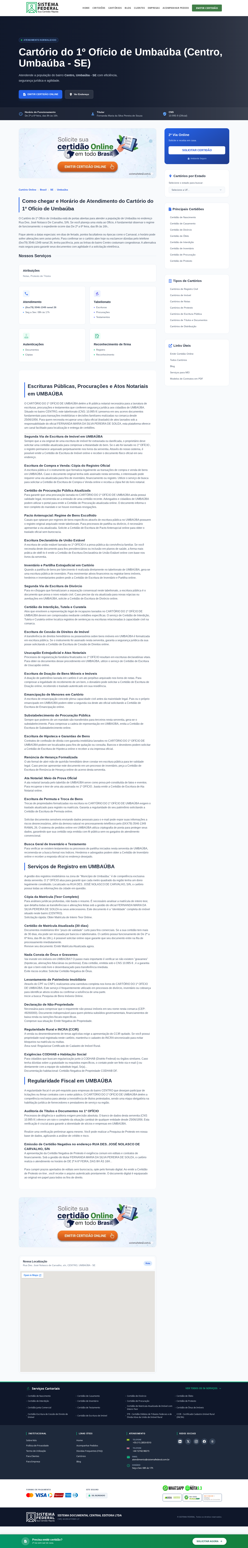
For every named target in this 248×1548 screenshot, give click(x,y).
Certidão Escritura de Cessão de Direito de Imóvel (48, 1416)
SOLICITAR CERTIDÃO (197, 150)
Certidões (98, 7)
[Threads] (212, 1441)
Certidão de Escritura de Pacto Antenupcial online (99, 527)
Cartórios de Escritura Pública (186, 314)
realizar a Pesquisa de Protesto (117, 1131)
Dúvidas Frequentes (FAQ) (89, 1450)
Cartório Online (27, 189)
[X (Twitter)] (188, 1441)
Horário (136, 1465)
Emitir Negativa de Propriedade (73, 1021)
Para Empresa (33, 1461)
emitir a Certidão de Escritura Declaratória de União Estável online (87, 552)
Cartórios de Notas (180, 301)
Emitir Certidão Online (182, 353)
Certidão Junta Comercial (39, 1407)
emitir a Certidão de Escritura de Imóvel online (62, 453)
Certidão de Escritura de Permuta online (48, 811)
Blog (128, 7)
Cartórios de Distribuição (183, 326)
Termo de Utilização (36, 1450)
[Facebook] (204, 1441)
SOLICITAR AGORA (207, 1541)
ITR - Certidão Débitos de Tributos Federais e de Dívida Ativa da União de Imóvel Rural (149, 1416)
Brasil (43, 189)
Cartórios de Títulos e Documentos (188, 320)
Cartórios (115, 7)
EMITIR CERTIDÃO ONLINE (42, 94)
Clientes (139, 7)
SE (51, 189)
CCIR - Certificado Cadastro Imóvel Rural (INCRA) (196, 1416)
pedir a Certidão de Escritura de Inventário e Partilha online (100, 577)
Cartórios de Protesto (181, 307)
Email (134, 1456)
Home (85, 7)
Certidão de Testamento (88, 1407)
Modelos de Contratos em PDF (186, 378)
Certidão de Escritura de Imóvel (92, 1415)
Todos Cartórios (178, 360)
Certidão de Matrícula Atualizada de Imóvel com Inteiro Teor (149, 1408)
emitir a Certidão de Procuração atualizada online (87, 503)
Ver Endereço (81, 94)
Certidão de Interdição (182, 242)
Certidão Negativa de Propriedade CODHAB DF (88, 1070)
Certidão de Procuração (183, 254)
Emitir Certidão (207, 8)
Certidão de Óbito (179, 236)
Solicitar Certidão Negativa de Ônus (70, 971)
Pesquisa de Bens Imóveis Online (62, 996)
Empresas (154, 7)
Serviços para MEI (180, 372)
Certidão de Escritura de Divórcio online (93, 598)
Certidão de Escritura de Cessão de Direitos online (78, 644)
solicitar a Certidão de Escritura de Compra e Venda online (65, 482)
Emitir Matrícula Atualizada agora (74, 946)
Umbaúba (62, 189)
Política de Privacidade (37, 1445)
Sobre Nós (31, 1440)
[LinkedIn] (180, 1441)
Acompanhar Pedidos (87, 1445)
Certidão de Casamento (183, 223)
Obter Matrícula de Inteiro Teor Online (69, 917)
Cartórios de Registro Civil (184, 289)
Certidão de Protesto (181, 261)
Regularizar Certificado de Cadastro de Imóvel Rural (68, 1045)
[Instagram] (196, 1441)
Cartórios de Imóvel (180, 295)
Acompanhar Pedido (176, 7)
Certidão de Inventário (182, 248)
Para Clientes (32, 1456)
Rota (148, 1263)
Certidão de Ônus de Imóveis (190, 1407)
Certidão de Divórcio (181, 229)
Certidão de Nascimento (183, 217)
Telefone (137, 1439)
